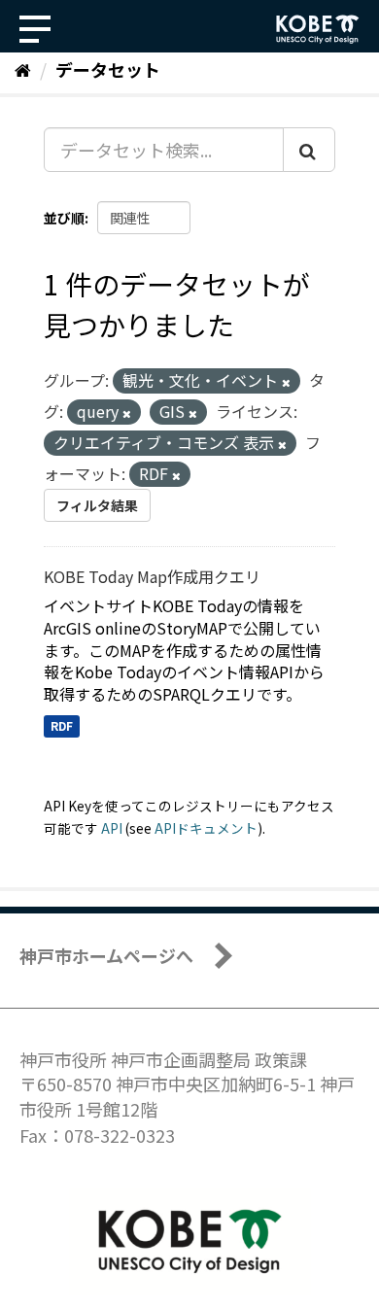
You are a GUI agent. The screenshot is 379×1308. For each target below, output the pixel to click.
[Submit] (309, 149)
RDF (62, 725)
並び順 (64, 217)
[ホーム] (23, 69)
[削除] (286, 382)
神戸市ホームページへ (106, 955)
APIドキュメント (206, 828)
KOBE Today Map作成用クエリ (152, 576)
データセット (107, 69)
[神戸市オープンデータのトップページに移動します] (318, 29)
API (111, 828)
